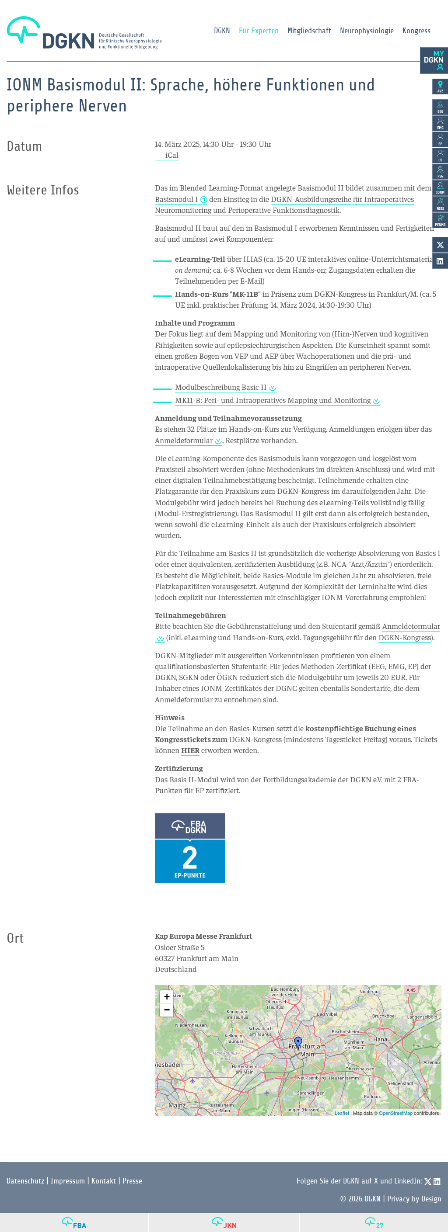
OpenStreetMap (396, 1112)
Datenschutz (25, 1180)
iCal (171, 154)
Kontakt (103, 1180)
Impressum (68, 1180)
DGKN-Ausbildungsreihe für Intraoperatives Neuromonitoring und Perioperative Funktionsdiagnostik (284, 204)
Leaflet (342, 1112)
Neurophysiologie (367, 30)
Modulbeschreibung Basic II (221, 387)
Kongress (416, 30)
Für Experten (259, 30)
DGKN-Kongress (404, 637)
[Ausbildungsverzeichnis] (440, 86)
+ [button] (167, 996)
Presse (132, 1180)
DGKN (222, 30)
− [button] (167, 1009)
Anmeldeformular (184, 440)
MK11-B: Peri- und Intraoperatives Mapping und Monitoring (273, 400)
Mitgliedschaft (309, 30)
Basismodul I (176, 199)
